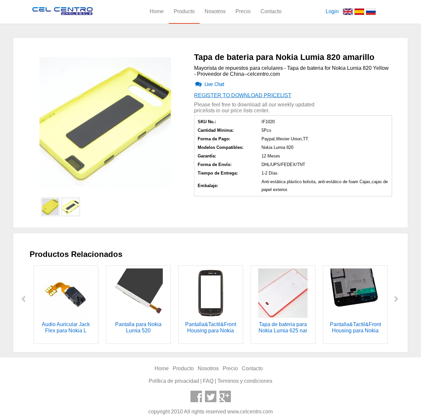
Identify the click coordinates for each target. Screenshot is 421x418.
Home (157, 11)
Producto (184, 11)
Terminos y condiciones (244, 381)
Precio (243, 11)
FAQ (208, 381)
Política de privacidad (174, 381)
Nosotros (215, 11)
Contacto (271, 11)
